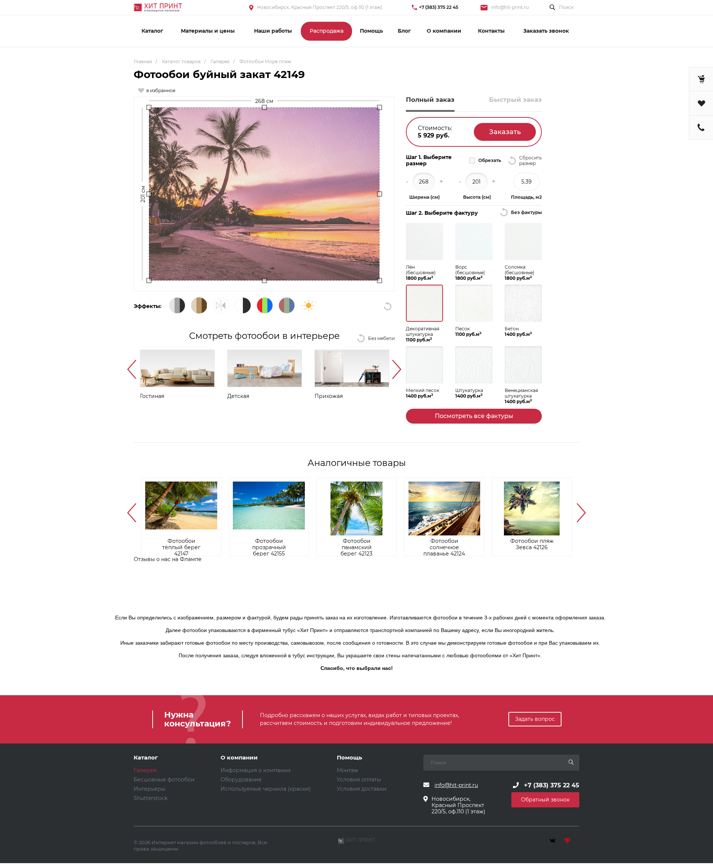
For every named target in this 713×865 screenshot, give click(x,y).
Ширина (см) (424, 197)
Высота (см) (477, 197)
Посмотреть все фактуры (474, 415)
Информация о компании (256, 770)
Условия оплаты (359, 779)
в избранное (160, 90)
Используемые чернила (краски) (266, 788)
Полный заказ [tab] (430, 99)
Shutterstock (150, 798)
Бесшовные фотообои (164, 779)
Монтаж (347, 770)
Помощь (349, 758)
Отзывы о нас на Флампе (168, 559)
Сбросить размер (530, 160)
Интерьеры (149, 788)
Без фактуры (526, 212)
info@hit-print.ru (510, 7)
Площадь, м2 (526, 197)
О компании (239, 758)
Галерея (145, 770)
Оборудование (241, 779)
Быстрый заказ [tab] (515, 99)
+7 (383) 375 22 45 (438, 7)
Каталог (146, 758)
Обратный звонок (545, 799)
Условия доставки (362, 788)
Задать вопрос (535, 719)
